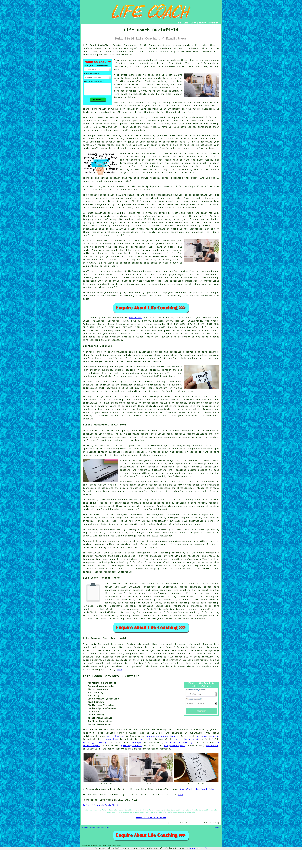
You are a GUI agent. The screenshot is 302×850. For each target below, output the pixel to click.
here (119, 669)
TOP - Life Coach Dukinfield (100, 805)
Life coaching (91, 318)
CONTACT (202, 23)
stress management (128, 609)
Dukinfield (135, 318)
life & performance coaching (181, 612)
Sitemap (85, 827)
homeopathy (212, 746)
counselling (111, 739)
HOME (179, 23)
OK (206, 848)
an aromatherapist (208, 736)
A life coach (128, 485)
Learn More (195, 848)
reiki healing (115, 736)
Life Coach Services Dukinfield (111, 676)
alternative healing (179, 742)
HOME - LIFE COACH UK (151, 817)
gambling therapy (131, 746)
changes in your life (117, 181)
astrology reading (95, 742)
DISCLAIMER (213, 23)
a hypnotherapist (174, 746)
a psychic (147, 739)
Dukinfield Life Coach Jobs (197, 789)
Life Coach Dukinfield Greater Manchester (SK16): (115, 45)
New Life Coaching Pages (99, 827)
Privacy (217, 827)
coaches (192, 127)
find (92, 644)
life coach (208, 63)
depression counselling (160, 736)
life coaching (91, 340)
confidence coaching (176, 603)
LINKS (186, 23)
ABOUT (193, 23)
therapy (165, 102)
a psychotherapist (187, 739)
